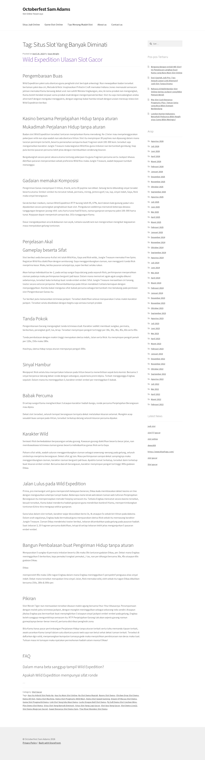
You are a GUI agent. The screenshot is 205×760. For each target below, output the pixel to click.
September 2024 (158, 252)
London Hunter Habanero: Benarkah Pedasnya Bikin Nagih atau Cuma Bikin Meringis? (166, 116)
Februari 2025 (157, 227)
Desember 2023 (158, 298)
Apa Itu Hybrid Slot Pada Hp (41, 695)
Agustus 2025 (157, 197)
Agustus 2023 (157, 318)
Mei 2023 (155, 333)
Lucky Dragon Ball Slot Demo (92, 702)
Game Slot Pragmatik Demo (36, 702)
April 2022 (155, 394)
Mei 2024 (155, 272)
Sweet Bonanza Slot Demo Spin (63, 709)
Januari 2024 (157, 293)
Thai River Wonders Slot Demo (93, 709)
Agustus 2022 (157, 379)
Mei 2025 (155, 212)
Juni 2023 (155, 328)
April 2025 (155, 217)
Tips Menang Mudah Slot (80, 24)
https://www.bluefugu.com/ (161, 451)
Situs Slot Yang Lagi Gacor (87, 705)
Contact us (116, 24)
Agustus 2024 (157, 257)
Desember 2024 (158, 237)
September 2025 (158, 191)
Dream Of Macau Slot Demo (124, 698)
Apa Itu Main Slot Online (66, 695)
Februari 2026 (157, 166)
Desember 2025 (158, 176)
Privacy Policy (30, 742)
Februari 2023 (157, 348)
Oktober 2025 (157, 186)
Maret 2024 (156, 283)
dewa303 (152, 445)
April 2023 (155, 338)
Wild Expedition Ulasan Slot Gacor (62, 59)
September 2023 (158, 313)
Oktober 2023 (157, 308)
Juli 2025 (155, 202)
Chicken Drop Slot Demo (127, 695)
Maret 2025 (156, 222)
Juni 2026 (155, 151)
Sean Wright (53, 53)
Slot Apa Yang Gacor (110, 705)
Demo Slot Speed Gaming (98, 698)
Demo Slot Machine (45, 698)
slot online (153, 439)
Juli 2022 (155, 384)
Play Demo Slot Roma (33, 705)
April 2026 (155, 156)
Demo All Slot (29, 698)
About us (102, 24)
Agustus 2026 (157, 141)
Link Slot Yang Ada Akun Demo (64, 702)
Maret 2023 (156, 343)
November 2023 (158, 303)
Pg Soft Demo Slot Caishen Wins (122, 702)
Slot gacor (152, 464)
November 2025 (158, 181)
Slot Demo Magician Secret (35, 709)
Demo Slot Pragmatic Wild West (70, 698)
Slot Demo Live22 (129, 705)
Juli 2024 (155, 262)
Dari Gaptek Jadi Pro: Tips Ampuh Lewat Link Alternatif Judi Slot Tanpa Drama (164, 80)
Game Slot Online (54, 24)
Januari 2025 (157, 232)
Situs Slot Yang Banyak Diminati (59, 705)
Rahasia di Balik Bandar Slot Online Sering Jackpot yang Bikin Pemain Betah (166, 91)
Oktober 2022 (157, 369)
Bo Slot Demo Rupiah (88, 695)
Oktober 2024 (157, 247)
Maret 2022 (156, 399)
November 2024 (158, 242)
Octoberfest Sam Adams (46, 9)
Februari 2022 (157, 404)
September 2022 (158, 374)
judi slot (151, 426)
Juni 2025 (155, 207)
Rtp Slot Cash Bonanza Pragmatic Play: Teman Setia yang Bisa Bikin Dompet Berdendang (164, 104)
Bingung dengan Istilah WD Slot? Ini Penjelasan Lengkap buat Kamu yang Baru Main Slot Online (166, 69)
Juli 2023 (155, 323)
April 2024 (155, 277)
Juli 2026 (155, 146)
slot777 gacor (154, 432)
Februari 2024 (157, 288)
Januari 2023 (157, 353)
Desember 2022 (158, 358)
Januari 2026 (157, 171)
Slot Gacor (37, 692)
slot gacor (152, 458)
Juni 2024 (155, 267)
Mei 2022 (155, 389)
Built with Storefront (50, 742)
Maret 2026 (156, 161)
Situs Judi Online (31, 24)
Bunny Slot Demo (107, 695)
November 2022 (158, 363)
